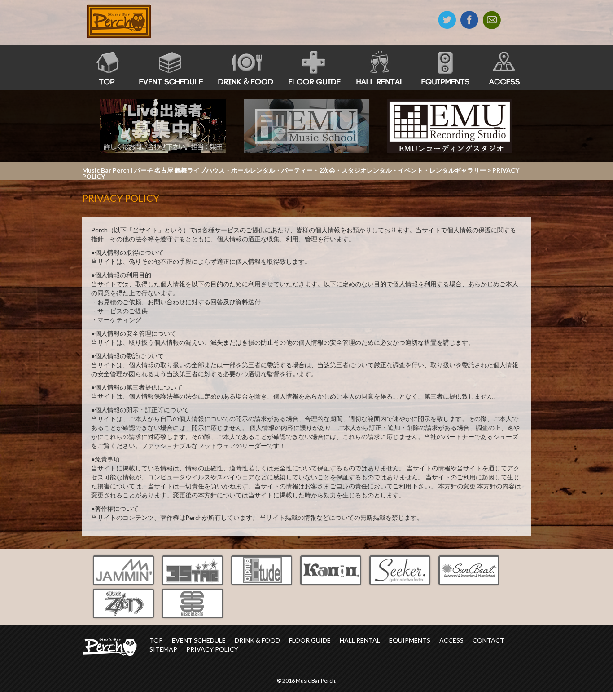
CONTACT (488, 640)
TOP (156, 640)
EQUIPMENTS (409, 640)
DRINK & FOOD (257, 640)
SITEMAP (163, 649)
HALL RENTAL (360, 640)
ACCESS (451, 640)
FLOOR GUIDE (310, 640)
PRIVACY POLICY (212, 649)
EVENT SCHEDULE (199, 640)
